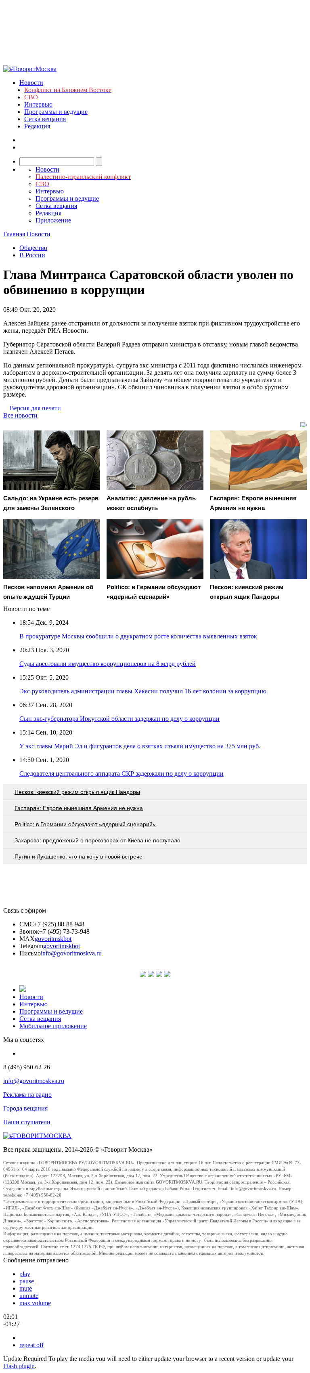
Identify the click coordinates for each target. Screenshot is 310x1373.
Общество (33, 247)
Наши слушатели (26, 1122)
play (24, 1273)
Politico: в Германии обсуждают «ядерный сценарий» (85, 824)
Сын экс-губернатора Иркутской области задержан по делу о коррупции (119, 718)
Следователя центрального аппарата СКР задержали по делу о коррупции (121, 773)
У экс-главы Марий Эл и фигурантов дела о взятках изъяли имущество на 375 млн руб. (139, 746)
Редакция (37, 126)
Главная (14, 234)
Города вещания (25, 1108)
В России (32, 255)
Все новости (20, 415)
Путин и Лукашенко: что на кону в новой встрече (78, 856)
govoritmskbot (53, 938)
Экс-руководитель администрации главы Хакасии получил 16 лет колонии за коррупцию (142, 691)
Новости (31, 82)
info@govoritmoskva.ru (71, 953)
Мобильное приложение (53, 1025)
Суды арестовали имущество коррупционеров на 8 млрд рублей (107, 663)
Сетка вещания (45, 118)
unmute (28, 1295)
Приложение (53, 220)
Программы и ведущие (56, 111)
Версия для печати (35, 408)
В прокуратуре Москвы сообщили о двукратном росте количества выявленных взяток (138, 636)
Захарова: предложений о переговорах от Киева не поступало (97, 840)
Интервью (38, 104)
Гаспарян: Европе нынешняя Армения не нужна (79, 808)
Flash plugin (19, 1366)
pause (26, 1281)
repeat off (31, 1345)
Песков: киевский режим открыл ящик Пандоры (77, 792)
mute (25, 1288)
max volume (35, 1303)
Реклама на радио (27, 1094)
